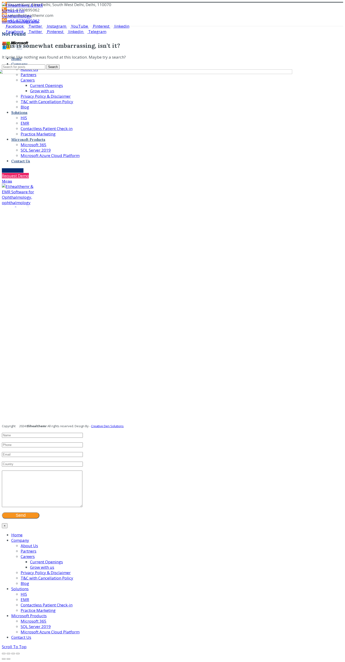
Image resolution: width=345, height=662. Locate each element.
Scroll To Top (14, 646)
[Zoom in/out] (18, 653)
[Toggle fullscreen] (13, 653)
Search (53, 67)
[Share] (8, 653)
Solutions (117, 426)
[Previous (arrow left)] (4, 659)
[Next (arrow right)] (8, 659)
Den (106, 426)
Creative (97, 426)
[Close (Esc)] (4, 653)
